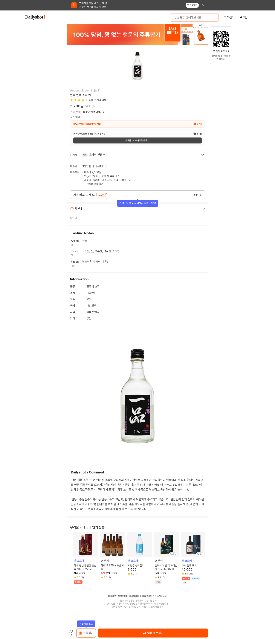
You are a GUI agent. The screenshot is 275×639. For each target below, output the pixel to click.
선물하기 (88, 633)
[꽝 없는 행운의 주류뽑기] (137, 34)
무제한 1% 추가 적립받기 (136, 140)
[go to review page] (204, 209)
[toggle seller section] (202, 155)
